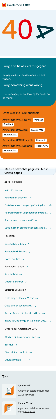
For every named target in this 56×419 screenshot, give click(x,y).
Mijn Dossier (11, 190)
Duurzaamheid (13, 360)
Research (40, 140)
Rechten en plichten (16, 198)
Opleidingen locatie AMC (19, 306)
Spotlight (8, 124)
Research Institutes (15, 244)
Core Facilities (12, 259)
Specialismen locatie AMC (19, 220)
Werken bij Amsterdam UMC (20, 337)
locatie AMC (37, 130)
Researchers (11, 274)
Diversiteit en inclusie (16, 352)
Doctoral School (14, 282)
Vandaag (38, 120)
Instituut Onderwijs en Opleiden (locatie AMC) (26, 321)
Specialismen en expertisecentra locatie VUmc (26, 228)
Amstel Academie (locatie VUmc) (23, 313)
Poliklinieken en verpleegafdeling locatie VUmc (26, 213)
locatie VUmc (10, 135)
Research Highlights (16, 251)
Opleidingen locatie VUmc (19, 298)
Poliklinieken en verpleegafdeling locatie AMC (26, 205)
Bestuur (9, 345)
